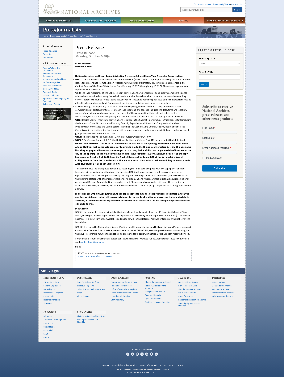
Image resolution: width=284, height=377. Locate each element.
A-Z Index (47, 316)
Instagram (137, 354)
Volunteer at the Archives (223, 292)
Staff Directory (117, 299)
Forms (46, 337)
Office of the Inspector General (124, 292)
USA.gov (179, 365)
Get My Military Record (188, 282)
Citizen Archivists (202, 4)
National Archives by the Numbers (155, 286)
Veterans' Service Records (100, 20)
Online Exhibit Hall (51, 88)
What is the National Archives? (158, 282)
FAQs (45, 333)
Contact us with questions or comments (95, 256)
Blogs (79, 292)
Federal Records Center (121, 285)
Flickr (156, 354)
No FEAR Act (169, 365)
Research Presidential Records (192, 299)
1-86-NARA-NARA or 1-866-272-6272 (142, 372)
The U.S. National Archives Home (81, 9)
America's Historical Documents (52, 74)
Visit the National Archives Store (91, 316)
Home (45, 36)
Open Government (153, 298)
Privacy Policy (130, 365)
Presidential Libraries (120, 296)
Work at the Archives (221, 289)
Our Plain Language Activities (157, 302)
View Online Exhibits (187, 292)
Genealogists (49, 289)
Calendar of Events (51, 104)
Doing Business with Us (155, 291)
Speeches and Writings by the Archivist (56, 99)
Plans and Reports (153, 295)
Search (237, 9)
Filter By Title (206, 71)
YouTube (147, 354)
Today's (88, 282)
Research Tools (50, 92)
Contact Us (236, 4)
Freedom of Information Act (150, 365)
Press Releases (75, 36)
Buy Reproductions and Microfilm (87, 320)
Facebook (128, 354)
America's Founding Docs (54, 319)
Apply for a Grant (185, 296)
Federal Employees (52, 285)
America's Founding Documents (225, 20)
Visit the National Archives (54, 79)
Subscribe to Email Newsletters (91, 289)
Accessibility (117, 365)
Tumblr (142, 354)
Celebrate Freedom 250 (222, 296)
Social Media (49, 326)
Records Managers (51, 299)
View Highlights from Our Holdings (189, 304)
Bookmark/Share (221, 4)
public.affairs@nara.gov (92, 241)
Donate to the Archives (222, 285)
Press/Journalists (58, 36)
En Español (48, 330)
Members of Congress (53, 292)
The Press (47, 303)
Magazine (51, 82)
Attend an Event (219, 282)
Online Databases (51, 95)
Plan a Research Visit (187, 285)
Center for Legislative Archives (124, 282)
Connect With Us (142, 349)
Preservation (49, 296)
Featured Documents (52, 85)
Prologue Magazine (85, 285)
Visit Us (183, 20)
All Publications (84, 296)
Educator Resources (142, 20)
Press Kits (47, 54)
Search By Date (207, 58)
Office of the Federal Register (124, 289)
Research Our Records (59, 20)
